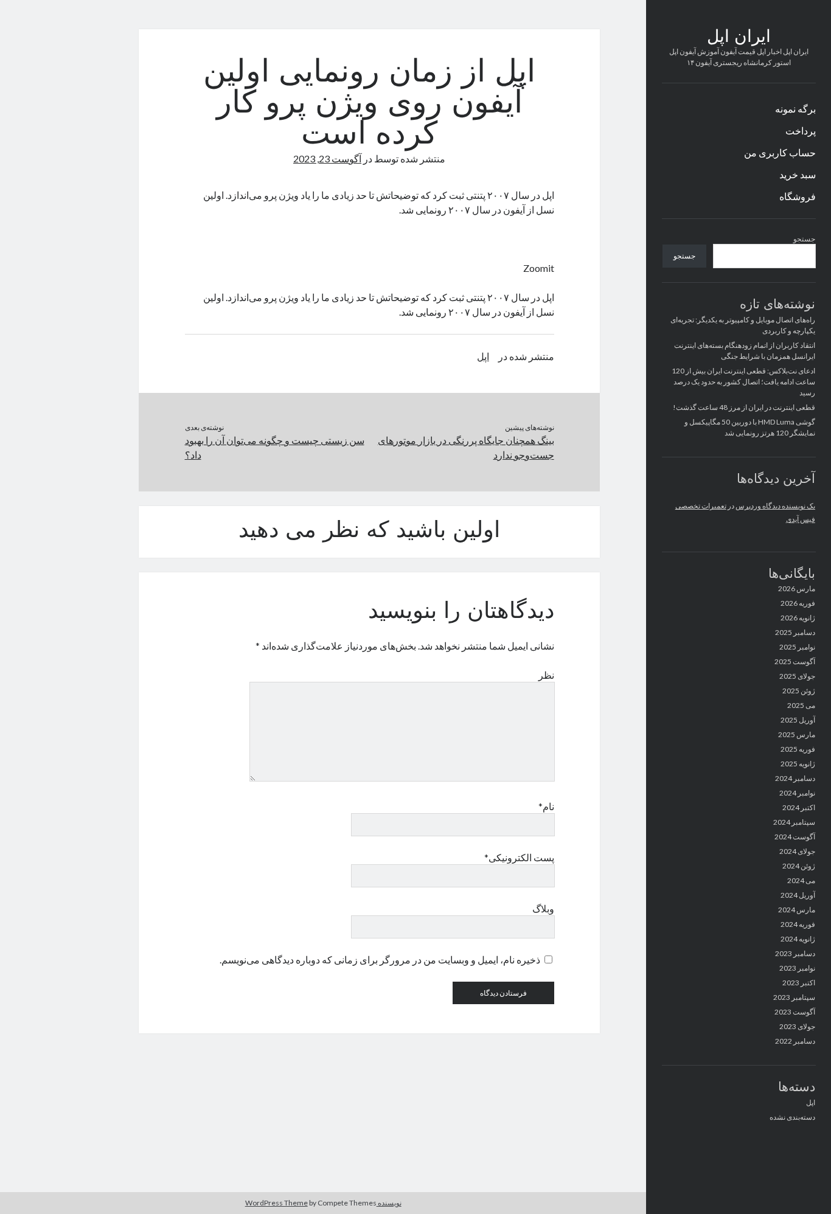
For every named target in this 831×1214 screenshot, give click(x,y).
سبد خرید (797, 174)
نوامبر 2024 (797, 792)
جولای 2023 (797, 1026)
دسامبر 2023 (795, 953)
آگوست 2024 (794, 836)
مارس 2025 (796, 734)
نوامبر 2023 (797, 968)
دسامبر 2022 (795, 1041)
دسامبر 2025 (795, 632)
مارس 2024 (796, 909)
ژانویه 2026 (798, 617)
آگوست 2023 (794, 1011)
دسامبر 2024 (795, 778)
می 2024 (801, 880)
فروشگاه (797, 196)
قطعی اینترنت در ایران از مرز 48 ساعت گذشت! (744, 407)
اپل (810, 1102)
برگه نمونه (795, 108)
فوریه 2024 (798, 924)
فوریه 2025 (798, 749)
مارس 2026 (796, 588)
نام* (546, 806)
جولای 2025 (797, 676)
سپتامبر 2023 (794, 997)
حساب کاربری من (780, 152)
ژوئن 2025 (798, 690)
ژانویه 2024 (798, 938)
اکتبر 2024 (798, 807)
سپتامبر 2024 (794, 822)
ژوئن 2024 (798, 865)
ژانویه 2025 (798, 763)
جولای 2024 (797, 851)
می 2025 (801, 705)
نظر (546, 675)
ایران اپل (739, 37)
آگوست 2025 (794, 661)
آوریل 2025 (798, 719)
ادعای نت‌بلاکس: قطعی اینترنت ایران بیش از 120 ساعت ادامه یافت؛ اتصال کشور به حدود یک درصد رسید (743, 381)
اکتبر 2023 (798, 982)
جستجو (804, 238)
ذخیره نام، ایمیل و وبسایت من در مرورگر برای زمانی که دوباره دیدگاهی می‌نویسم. (380, 959)
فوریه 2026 (798, 603)
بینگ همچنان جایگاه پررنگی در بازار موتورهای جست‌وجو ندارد (466, 447)
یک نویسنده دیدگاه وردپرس (775, 505)
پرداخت (800, 130)
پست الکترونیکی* (519, 857)
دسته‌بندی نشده (792, 1117)
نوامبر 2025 (797, 646)
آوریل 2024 (798, 895)
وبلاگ (543, 908)
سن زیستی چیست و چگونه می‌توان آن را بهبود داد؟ (274, 447)
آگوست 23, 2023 (327, 158)
